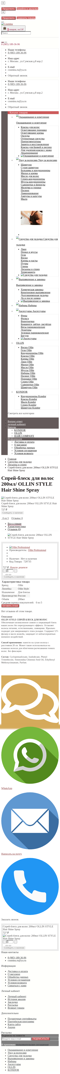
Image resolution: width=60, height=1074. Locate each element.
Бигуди (25, 335)
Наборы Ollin (28, 373)
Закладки (13, 1002)
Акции (11, 1027)
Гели (23, 255)
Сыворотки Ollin (30, 384)
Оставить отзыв (10, 606)
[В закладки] (6, 574)
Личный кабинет (17, 996)
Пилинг (25, 190)
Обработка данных (24, 447)
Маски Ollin (27, 364)
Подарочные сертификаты (22, 1018)
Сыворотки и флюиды (33, 184)
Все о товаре (14, 523)
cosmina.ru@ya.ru (17, 69)
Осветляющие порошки (34, 130)
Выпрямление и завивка (21, 1058)
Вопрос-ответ (15, 421)
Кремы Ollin (27, 358)
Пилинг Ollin (28, 376)
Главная (12, 459)
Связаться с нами (17, 985)
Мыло (24, 199)
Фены (24, 315)
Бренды (12, 427)
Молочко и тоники (31, 187)
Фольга (25, 318)
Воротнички (27, 321)
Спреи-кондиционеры (33, 179)
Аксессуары (39, 311)
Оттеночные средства (32, 138)
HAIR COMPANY (24, 436)
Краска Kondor (29, 399)
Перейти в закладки (27, 8)
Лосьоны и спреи (30, 269)
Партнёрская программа (21, 1021)
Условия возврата (23, 453)
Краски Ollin (28, 356)
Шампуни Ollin (29, 387)
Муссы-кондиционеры (33, 181)
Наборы (32, 305)
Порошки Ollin (29, 378)
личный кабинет (17, 424)
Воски (24, 257)
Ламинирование (30, 193)
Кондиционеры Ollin (32, 353)
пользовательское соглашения (32, 1044)
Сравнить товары (26, 18)
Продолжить (9, 9)
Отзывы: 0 (17, 518)
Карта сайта (14, 1024)
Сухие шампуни (30, 167)
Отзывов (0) (14, 529)
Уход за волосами (47, 160)
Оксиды (25, 135)
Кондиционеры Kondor (33, 396)
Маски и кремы (29, 173)
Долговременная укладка (34, 295)
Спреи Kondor (28, 405)
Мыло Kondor (28, 402)
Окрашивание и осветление (23, 1050)
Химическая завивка (32, 289)
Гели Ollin (26, 350)
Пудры (24, 263)
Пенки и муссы (29, 252)
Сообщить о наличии (12, 513)
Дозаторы (26, 330)
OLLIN (20, 343)
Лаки (23, 249)
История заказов (17, 999)
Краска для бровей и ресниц (36, 147)
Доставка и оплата (24, 442)
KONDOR (22, 392)
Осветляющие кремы (32, 133)
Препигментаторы (31, 141)
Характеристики (17, 526)
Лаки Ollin (26, 361)
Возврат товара (16, 1007)
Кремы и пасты (29, 260)
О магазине (20, 444)
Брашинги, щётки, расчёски (36, 324)
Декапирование (29, 153)
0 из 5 (5, 518)
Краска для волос (30, 127)
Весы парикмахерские (33, 327)
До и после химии (31, 298)
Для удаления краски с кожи (36, 150)
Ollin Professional (37, 550)
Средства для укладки (20, 1055)
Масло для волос (30, 176)
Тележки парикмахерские (35, 332)
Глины (24, 266)
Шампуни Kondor (30, 407)
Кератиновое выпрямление (35, 292)
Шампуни (26, 164)
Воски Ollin (27, 347)
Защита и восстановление (35, 144)
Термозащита (28, 272)
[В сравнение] (10, 574)
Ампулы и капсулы (31, 196)
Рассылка (13, 1005)
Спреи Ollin (27, 381)
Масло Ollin (27, 367)
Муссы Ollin (27, 370)
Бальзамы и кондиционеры (35, 170)
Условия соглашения (25, 450)
